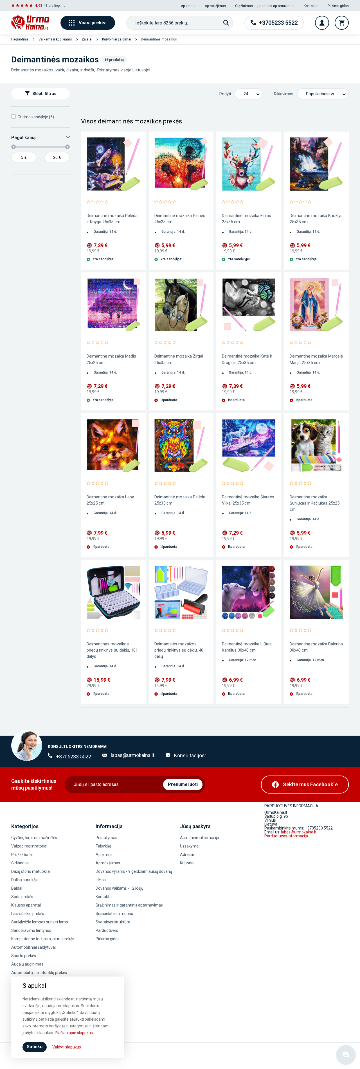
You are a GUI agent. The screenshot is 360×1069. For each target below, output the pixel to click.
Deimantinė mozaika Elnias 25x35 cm (246, 218)
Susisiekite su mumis (114, 913)
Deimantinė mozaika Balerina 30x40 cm (316, 647)
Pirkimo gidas (338, 6)
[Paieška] (226, 23)
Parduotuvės (107, 930)
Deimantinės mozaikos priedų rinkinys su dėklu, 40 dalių (178, 650)
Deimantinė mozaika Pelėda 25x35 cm (179, 500)
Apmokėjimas (215, 6)
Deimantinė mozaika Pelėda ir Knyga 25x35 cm (112, 218)
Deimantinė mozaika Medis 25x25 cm (111, 359)
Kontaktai (311, 6)
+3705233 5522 (73, 757)
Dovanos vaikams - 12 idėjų (119, 888)
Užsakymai (189, 846)
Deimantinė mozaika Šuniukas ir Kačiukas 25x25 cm (314, 503)
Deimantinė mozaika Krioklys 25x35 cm (316, 218)
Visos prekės (93, 22)
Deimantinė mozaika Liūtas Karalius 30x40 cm (247, 647)
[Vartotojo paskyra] (322, 23)
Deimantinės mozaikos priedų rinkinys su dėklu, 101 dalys (112, 650)
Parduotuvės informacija (286, 836)
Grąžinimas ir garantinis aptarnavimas (264, 6)
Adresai (187, 854)
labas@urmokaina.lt (132, 755)
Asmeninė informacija (199, 837)
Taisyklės (104, 846)
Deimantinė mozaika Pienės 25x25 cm (179, 218)
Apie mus (188, 6)
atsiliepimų (57, 6)
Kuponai (187, 863)
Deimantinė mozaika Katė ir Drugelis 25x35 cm (247, 359)
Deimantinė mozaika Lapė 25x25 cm (110, 500)
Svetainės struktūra (113, 922)
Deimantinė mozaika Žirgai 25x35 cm (178, 359)
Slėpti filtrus (44, 93)
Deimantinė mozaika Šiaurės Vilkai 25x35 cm (248, 500)
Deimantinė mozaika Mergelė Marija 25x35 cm (316, 359)
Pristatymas (106, 837)
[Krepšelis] (342, 23)
